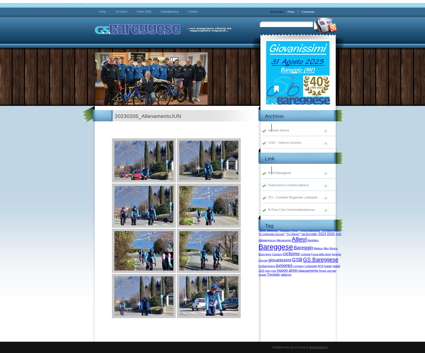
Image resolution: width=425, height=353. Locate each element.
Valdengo (286, 274)
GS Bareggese (320, 259)
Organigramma (170, 11)
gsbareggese (137, 29)
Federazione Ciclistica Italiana (288, 185)
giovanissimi (279, 259)
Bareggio (303, 247)
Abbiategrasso (267, 240)
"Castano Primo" (289, 230)
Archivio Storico (278, 130)
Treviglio (273, 274)
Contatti (192, 11)
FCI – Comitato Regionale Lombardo (293, 197)
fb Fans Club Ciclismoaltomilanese (291, 210)
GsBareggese (266, 266)
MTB (320, 266)
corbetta (305, 254)
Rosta (322, 270)
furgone (336, 254)
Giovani (263, 260)
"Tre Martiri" (293, 234)
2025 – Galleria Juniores (284, 142)
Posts (291, 11)
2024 (322, 234)
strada (262, 274)
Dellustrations (318, 347)
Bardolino (313, 240)
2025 (331, 234)
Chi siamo (121, 11)
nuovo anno (287, 270)
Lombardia (310, 266)
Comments (308, 11)
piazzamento (308, 270)
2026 (338, 234)
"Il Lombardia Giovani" (271, 234)
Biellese (318, 248)
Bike (326, 248)
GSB (297, 259)
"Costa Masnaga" (310, 230)
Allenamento (283, 240)
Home (102, 11)
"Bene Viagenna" (268, 230)
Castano (277, 254)
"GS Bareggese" (331, 230)
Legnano (298, 266)
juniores (284, 265)
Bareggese (275, 247)
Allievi (299, 239)
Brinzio (334, 248)
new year (270, 270)
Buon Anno (264, 254)
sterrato (331, 270)
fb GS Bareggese (279, 173)
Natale (328, 266)
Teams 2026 (144, 11)
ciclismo (291, 253)
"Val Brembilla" (309, 234)
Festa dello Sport (321, 254)
